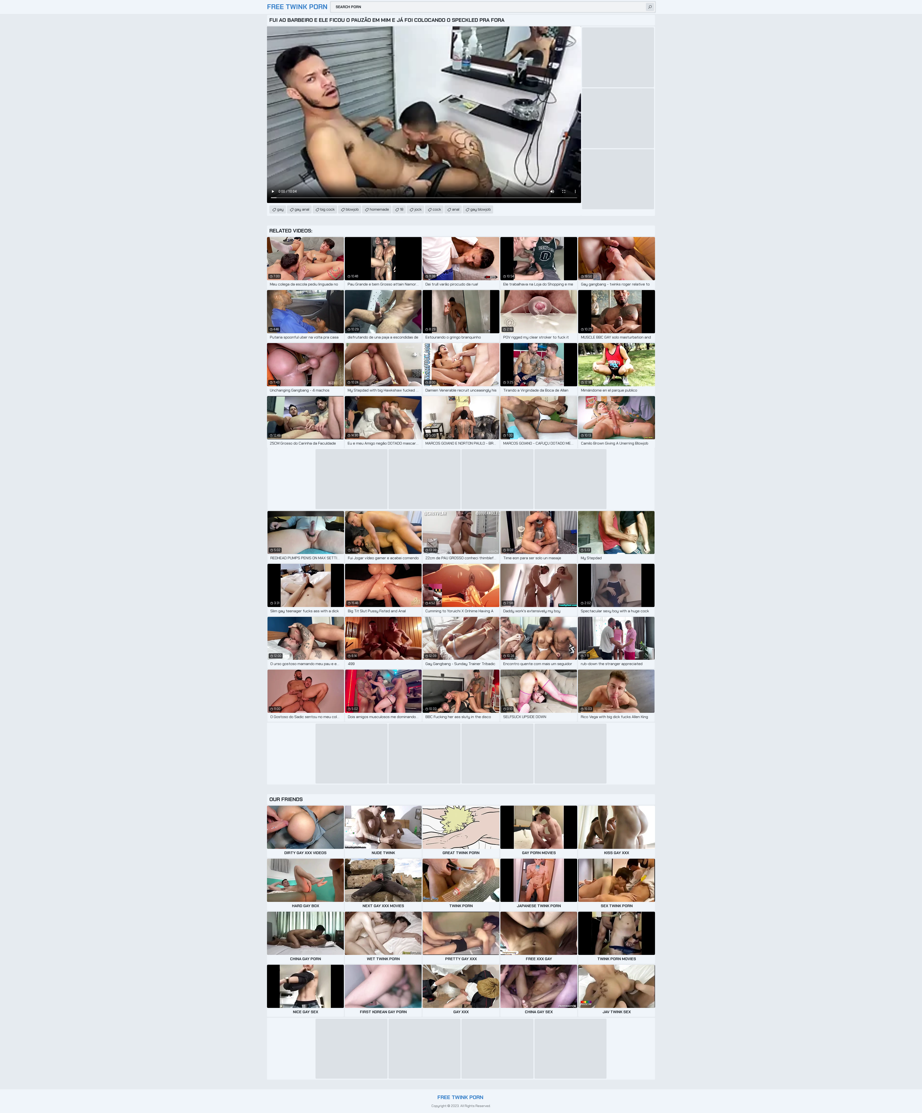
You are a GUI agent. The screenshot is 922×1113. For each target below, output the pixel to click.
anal (455, 209)
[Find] (650, 7)
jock (418, 209)
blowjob (352, 209)
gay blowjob (480, 209)
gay (280, 209)
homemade (379, 209)
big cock (327, 209)
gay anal (302, 209)
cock (437, 209)
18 (401, 209)
